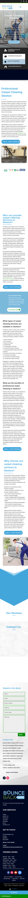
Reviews (5, 821)
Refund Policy (7, 878)
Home (4, 814)
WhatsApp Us (13, 72)
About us (5, 816)
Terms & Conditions (8, 876)
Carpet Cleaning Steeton (14, 16)
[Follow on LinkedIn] (26, 1)
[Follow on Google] (20, 872)
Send (20, 734)
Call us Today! (13, 42)
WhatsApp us (7, 896)
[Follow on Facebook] (21, 1)
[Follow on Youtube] (15, 872)
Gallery (5, 819)
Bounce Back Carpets (8, 278)
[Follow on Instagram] (24, 1)
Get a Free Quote (13, 635)
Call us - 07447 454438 (10, 142)
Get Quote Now (13, 309)
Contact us (6, 824)
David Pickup (21, 885)
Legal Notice (15, 878)
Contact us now (22, 133)
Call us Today (11, 593)
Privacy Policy (18, 876)
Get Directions (12, 586)
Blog (4, 823)
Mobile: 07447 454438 (12, 772)
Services (5, 818)
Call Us (15, 892)
